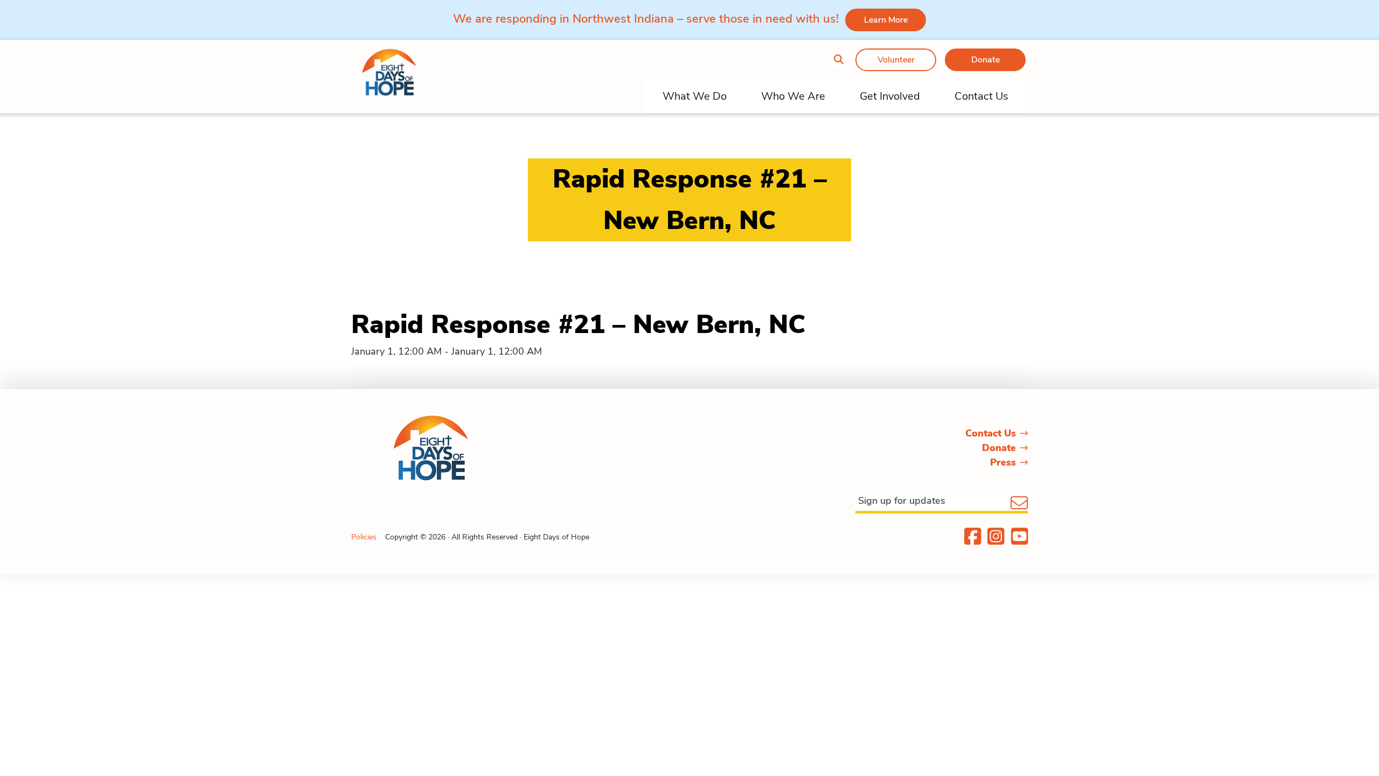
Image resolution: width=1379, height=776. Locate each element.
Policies (364, 537)
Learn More (886, 20)
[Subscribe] (1019, 504)
